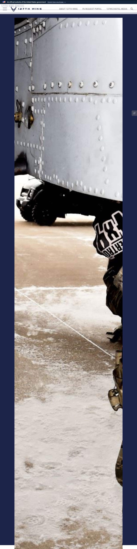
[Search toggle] (132, 9)
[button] (56, 2)
